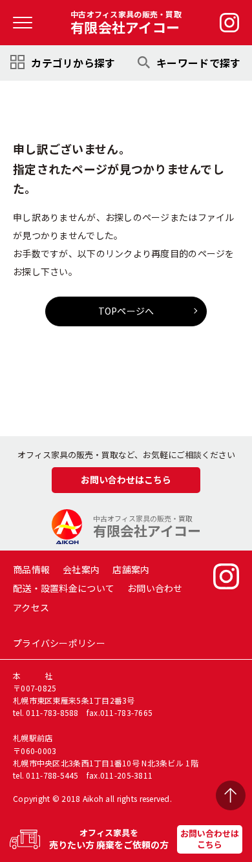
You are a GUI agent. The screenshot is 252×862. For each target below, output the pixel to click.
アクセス (31, 607)
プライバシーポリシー (59, 642)
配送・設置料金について (63, 588)
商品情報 (31, 569)
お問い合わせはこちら (209, 838)
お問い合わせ (155, 588)
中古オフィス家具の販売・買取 (126, 22)
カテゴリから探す (73, 62)
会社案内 (81, 569)
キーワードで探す (198, 62)
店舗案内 (130, 569)
